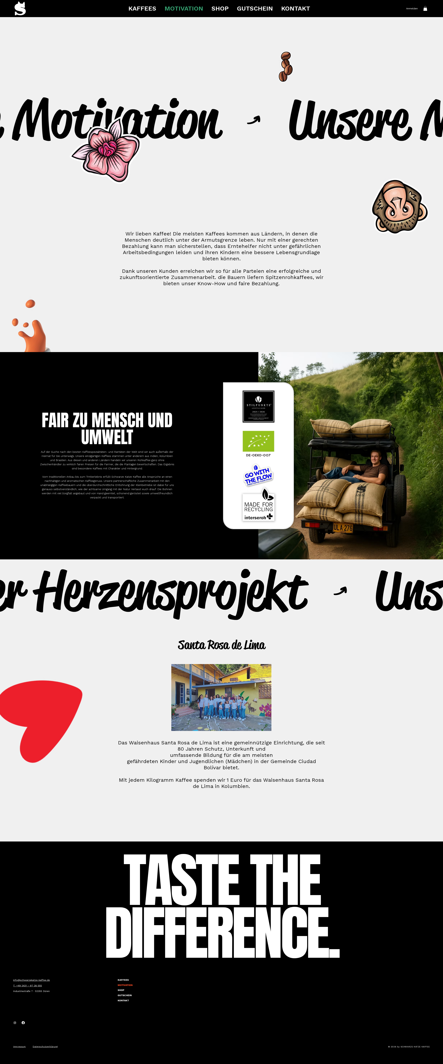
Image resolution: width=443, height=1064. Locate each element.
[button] (425, 8)
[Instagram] (14, 1022)
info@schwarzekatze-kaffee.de (31, 980)
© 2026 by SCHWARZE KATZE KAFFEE (409, 1047)
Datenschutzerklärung (45, 1046)
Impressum (19, 1046)
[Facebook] (23, 1022)
